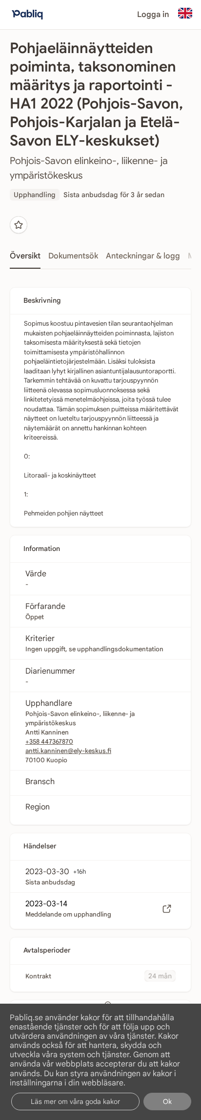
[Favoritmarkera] (18, 225)
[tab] (25, 259)
